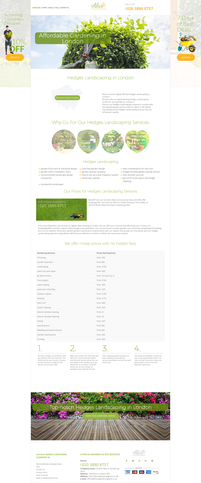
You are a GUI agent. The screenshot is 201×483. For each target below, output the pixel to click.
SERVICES (36, 8)
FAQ (38, 467)
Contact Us (40, 469)
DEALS (51, 8)
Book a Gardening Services (47, 478)
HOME (44, 8)
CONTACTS (64, 8)
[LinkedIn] (145, 461)
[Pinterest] (152, 461)
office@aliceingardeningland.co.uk (102, 479)
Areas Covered (42, 475)
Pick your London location (67, 97)
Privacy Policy (41, 472)
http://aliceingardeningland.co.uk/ (103, 476)
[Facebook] (126, 461)
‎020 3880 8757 (53, 205)
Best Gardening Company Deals (49, 464)
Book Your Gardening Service (100, 416)
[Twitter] (133, 461)
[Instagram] (139, 461)
